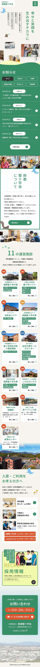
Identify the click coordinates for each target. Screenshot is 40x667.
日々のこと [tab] (20, 84)
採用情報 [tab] (32, 84)
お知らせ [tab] (20, 78)
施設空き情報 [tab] (8, 84)
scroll (36, 58)
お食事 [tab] (32, 78)
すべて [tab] (8, 78)
